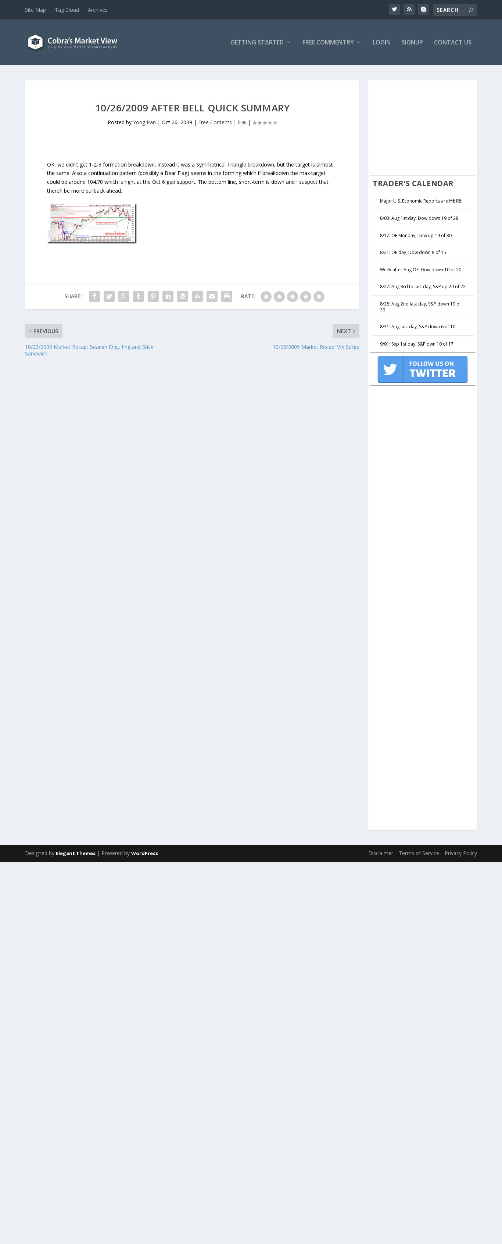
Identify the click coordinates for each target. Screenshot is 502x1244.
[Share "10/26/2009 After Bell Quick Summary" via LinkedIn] (168, 296)
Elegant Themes (76, 853)
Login (382, 42)
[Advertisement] (425, 126)
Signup (412, 42)
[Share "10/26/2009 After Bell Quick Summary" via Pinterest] (153, 296)
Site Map (35, 9)
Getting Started (257, 42)
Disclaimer (380, 853)
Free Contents (215, 122)
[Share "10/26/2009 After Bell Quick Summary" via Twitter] (109, 296)
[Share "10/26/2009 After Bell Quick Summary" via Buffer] (182, 296)
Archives (98, 9)
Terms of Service (419, 853)
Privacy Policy (461, 853)
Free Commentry (328, 42)
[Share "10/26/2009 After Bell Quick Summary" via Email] (212, 296)
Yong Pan (144, 122)
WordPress (144, 853)
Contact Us (452, 42)
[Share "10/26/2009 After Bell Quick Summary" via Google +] (123, 296)
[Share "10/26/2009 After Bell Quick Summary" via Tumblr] (138, 296)
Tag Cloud (67, 9)
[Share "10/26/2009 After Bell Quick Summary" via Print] (226, 296)
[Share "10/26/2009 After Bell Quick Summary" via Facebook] (94, 296)
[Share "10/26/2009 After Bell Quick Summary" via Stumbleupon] (197, 296)
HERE (455, 200)
